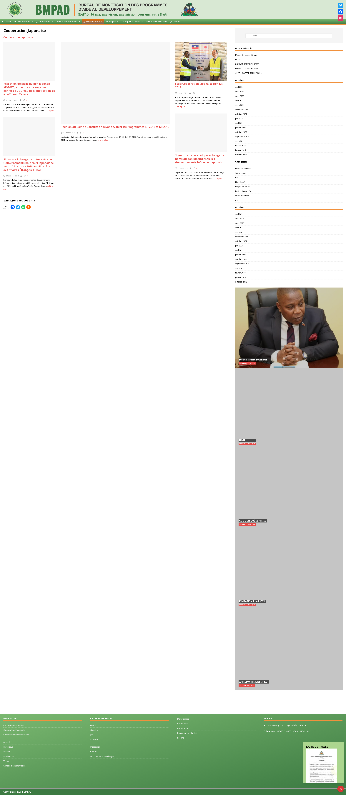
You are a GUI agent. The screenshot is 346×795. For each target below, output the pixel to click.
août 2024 (239, 91)
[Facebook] (340, 11)
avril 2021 (239, 123)
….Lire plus (103, 140)
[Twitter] (340, 5)
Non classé (240, 182)
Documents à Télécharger (102, 756)
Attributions (8, 756)
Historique (8, 746)
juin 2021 (239, 118)
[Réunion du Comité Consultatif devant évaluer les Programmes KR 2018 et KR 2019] (115, 122)
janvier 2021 (240, 127)
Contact (176, 21)
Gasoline (94, 730)
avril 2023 (239, 100)
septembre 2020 (242, 136)
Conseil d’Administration (14, 765)
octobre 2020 (241, 132)
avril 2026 (239, 87)
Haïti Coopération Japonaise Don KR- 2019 (199, 85)
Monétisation (183, 718)
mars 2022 (239, 105)
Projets (112, 21)
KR (236, 177)
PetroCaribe (183, 728)
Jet (91, 734)
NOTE (237, 59)
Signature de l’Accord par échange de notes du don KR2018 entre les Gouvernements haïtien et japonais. (199, 158)
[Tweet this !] (18, 207)
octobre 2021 (241, 114)
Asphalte (94, 739)
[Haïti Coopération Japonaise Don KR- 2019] (201, 79)
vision (237, 200)
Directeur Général (243, 168)
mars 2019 (239, 141)
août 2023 (239, 96)
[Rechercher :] (289, 36)
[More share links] (28, 207)
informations (240, 173)
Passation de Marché (156, 21)
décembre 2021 (242, 109)
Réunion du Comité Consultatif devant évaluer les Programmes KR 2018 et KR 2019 (115, 127)
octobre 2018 (241, 154)
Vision (6, 761)
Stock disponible (242, 195)
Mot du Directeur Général (246, 55)
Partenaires (182, 723)
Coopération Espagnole (14, 730)
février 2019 (240, 145)
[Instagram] (340, 18)
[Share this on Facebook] (13, 207)
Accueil (7, 21)
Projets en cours (242, 186)
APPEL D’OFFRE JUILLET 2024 (248, 73)
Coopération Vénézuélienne (16, 734)
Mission (6, 751)
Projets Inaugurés (243, 191)
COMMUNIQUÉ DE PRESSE (247, 64)
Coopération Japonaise (18, 37)
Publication (95, 746)
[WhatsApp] (23, 207)
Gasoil (93, 725)
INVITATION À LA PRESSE (246, 68)
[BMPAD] (102, 16)
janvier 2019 (240, 150)
